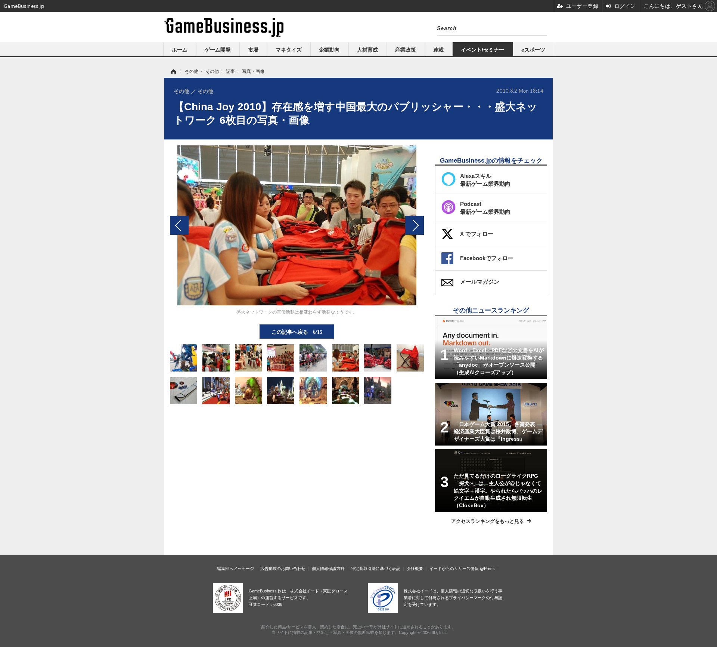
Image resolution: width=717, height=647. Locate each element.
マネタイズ (289, 50)
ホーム (179, 50)
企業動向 (329, 50)
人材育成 (367, 50)
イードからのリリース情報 (454, 568)
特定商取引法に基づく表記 (375, 568)
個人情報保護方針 (328, 568)
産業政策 (405, 50)
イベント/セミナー (482, 50)
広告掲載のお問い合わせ (282, 568)
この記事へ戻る (296, 331)
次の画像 (414, 225)
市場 (253, 50)
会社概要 (415, 568)
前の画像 (179, 225)
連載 (438, 50)
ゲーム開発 (218, 50)
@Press (487, 568)
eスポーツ (533, 50)
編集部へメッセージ (235, 568)
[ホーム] (173, 71)
